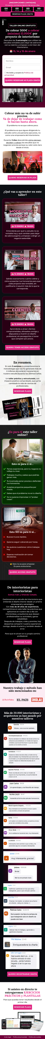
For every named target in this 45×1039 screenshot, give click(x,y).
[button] (22, 25)
